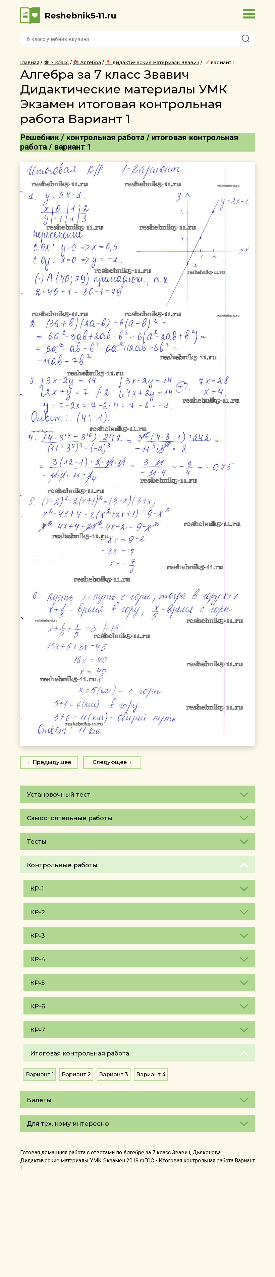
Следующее (110, 762)
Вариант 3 (113, 1074)
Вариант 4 (151, 1074)
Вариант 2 (76, 1074)
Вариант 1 (40, 1074)
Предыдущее (52, 762)
